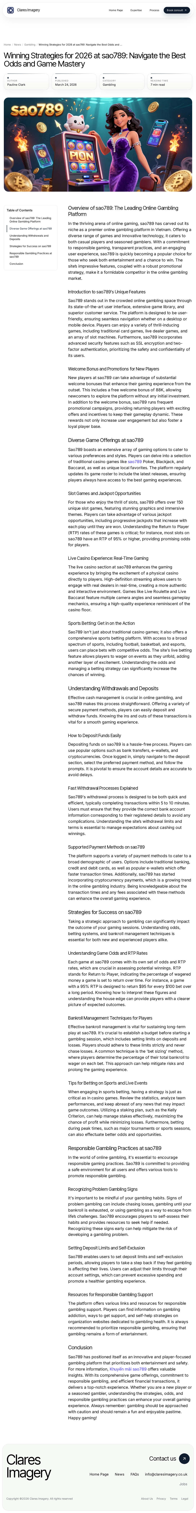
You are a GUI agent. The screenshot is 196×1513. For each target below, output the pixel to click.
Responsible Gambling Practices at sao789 (31, 255)
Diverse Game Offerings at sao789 (31, 228)
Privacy (161, 1498)
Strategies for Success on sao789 (30, 246)
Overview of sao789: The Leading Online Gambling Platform (30, 219)
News (17, 44)
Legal (184, 1498)
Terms (173, 1498)
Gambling (29, 44)
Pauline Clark (16, 84)
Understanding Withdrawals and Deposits (29, 237)
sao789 (135, 461)
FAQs (135, 1474)
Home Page (99, 1474)
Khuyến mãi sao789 (128, 1369)
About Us (147, 1498)
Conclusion (16, 263)
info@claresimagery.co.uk (166, 1474)
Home (7, 44)
